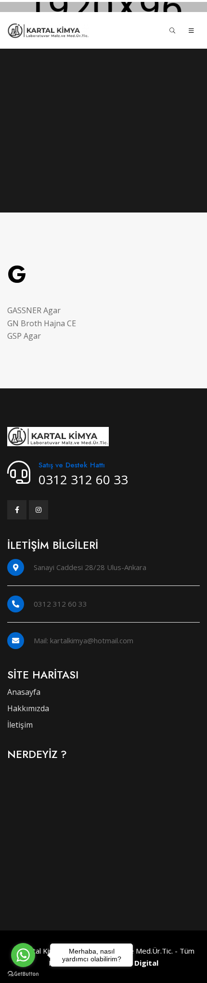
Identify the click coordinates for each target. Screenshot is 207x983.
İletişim (20, 725)
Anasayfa (23, 692)
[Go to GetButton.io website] (23, 973)
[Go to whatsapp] (23, 955)
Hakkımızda (28, 708)
